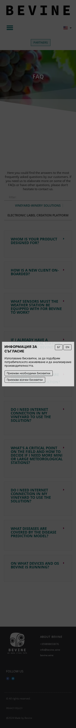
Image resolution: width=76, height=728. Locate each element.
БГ (58, 347)
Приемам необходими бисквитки (28, 373)
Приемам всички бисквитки (25, 379)
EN (67, 347)
